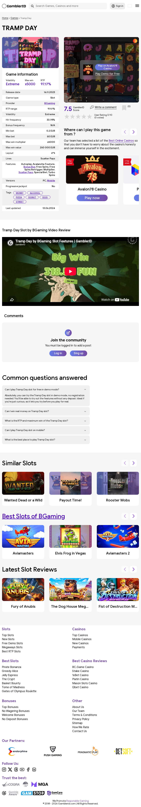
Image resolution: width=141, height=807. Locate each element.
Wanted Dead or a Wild (23, 500)
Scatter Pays (26, 172)
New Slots (8, 639)
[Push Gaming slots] (53, 751)
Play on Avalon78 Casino (107, 67)
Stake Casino (80, 671)
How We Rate (80, 727)
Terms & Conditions (84, 715)
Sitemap (77, 723)
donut (32, 197)
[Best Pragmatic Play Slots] (88, 751)
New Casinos (80, 643)
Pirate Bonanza (11, 667)
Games (14, 18)
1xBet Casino (80, 675)
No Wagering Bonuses (16, 711)
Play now (92, 198)
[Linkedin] (34, 771)
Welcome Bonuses (13, 715)
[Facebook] (28, 771)
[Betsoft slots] (123, 751)
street (20, 201)
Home (5, 18)
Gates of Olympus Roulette (19, 691)
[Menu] (137, 6)
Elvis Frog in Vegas (70, 553)
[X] (10, 771)
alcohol (35, 193)
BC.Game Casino (83, 667)
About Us (78, 707)
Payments (78, 647)
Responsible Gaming (77, 800)
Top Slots (8, 635)
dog (45, 197)
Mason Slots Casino (84, 683)
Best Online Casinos (121, 140)
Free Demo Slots (12, 643)
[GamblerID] (14, 6)
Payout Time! (70, 500)
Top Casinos (80, 635)
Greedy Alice (10, 671)
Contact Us (79, 731)
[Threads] (16, 771)
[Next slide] (133, 131)
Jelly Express (10, 675)
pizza (19, 197)
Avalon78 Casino (92, 189)
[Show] (85, 389)
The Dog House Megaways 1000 (78, 606)
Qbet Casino (80, 687)
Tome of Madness (13, 687)
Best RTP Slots (11, 651)
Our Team (78, 711)
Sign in (119, 5)
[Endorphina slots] (18, 751)
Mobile (51, 180)
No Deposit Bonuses (15, 719)
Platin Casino (80, 679)
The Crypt (8, 679)
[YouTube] (22, 771)
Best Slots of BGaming (33, 516)
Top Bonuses (10, 707)
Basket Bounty (11, 683)
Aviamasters (23, 553)
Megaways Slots (12, 647)
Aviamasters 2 (118, 553)
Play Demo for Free (107, 74)
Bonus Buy (29, 166)
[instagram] (4, 771)
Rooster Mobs (118, 500)
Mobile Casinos (81, 639)
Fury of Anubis (23, 606)
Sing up (78, 353)
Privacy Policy (80, 719)
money (19, 193)
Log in (58, 353)
